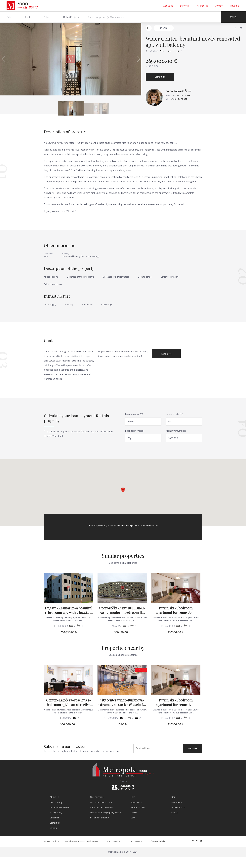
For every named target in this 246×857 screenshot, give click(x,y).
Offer (46, 17)
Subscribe (192, 748)
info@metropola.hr (157, 841)
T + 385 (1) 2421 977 (113, 841)
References (202, 5)
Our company (56, 802)
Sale (9, 17)
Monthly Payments (176, 430)
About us (168, 5)
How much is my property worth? (105, 812)
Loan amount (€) (134, 414)
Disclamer (54, 817)
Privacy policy (56, 812)
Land (133, 817)
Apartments (136, 802)
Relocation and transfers (101, 807)
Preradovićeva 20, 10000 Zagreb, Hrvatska (82, 841)
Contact (219, 5)
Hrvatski (234, 5)
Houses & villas (138, 807)
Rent (27, 17)
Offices (134, 812)
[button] (138, 59)
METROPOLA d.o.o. (51, 841)
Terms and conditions (60, 807)
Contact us (160, 76)
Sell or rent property (99, 817)
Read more (166, 353)
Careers (53, 828)
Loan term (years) (134, 430)
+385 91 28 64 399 (181, 95)
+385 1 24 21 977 (179, 99)
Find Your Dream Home (101, 802)
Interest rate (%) (174, 414)
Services (184, 5)
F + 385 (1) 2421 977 (136, 841)
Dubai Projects (71, 17)
